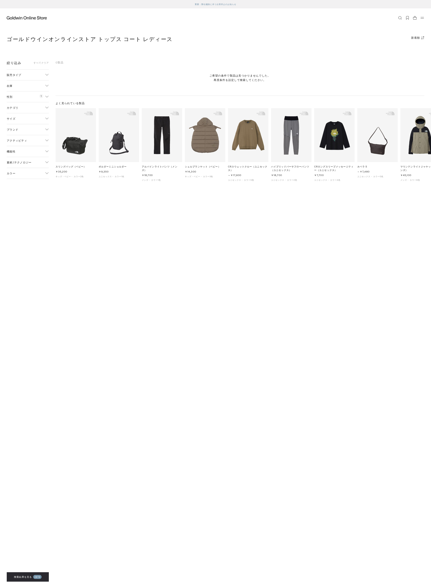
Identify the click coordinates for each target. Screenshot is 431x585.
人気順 (399, 51)
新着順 (415, 37)
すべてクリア (41, 63)
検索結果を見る (27, 576)
